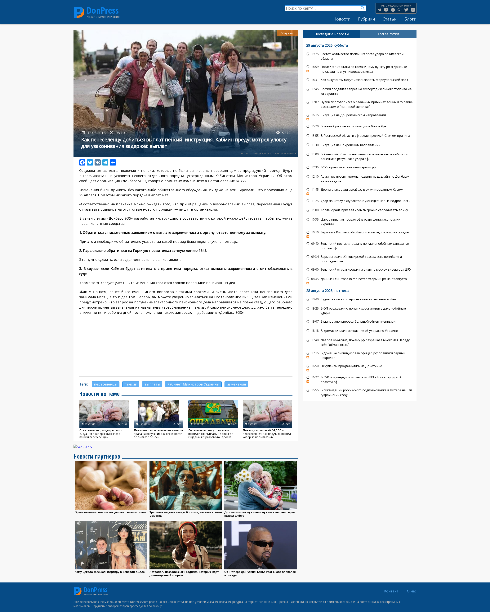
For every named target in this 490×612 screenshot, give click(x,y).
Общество (287, 33)
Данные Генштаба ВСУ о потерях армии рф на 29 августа (359, 280)
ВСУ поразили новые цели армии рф (359, 167)
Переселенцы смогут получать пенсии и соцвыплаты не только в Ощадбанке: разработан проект (213, 419)
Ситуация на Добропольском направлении (359, 116)
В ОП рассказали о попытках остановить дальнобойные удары (359, 310)
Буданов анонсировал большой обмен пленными (359, 321)
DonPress (103, 10)
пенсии (130, 384)
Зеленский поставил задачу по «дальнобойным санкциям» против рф (359, 246)
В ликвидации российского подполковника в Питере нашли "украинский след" (359, 392)
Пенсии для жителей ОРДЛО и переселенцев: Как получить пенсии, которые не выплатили (267, 419)
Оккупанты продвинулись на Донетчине (359, 367)
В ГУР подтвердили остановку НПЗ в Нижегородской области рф (359, 379)
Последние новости (331, 34)
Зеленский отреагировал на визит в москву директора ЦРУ (359, 269)
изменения (236, 384)
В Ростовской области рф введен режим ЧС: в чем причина (359, 136)
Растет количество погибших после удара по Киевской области (359, 56)
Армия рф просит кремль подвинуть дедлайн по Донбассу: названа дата (359, 178)
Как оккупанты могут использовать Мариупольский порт (359, 80)
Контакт (391, 591)
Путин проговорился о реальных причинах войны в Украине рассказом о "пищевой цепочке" (359, 104)
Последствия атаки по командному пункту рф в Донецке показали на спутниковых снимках (359, 69)
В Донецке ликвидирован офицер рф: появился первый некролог (359, 355)
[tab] (331, 34)
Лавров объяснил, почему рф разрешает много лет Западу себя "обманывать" (359, 342)
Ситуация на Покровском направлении (359, 145)
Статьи (390, 19)
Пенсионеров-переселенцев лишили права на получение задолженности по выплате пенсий (158, 419)
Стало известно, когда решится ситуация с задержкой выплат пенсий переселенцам (104, 419)
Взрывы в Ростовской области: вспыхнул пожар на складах (359, 233)
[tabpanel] (359, 219)
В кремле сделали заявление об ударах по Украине (359, 331)
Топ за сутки (388, 34)
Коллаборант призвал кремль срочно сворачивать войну (359, 210)
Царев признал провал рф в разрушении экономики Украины (359, 221)
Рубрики (366, 19)
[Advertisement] (185, 346)
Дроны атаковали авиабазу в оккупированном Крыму (359, 190)
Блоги (410, 19)
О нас (411, 591)
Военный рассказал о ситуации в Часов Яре (359, 126)
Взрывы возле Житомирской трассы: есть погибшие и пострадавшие (359, 259)
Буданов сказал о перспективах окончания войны (359, 299)
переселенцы (105, 384)
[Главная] (79, 12)
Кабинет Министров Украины (193, 384)
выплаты (152, 384)
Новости (341, 19)
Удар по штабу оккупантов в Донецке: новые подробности (359, 201)
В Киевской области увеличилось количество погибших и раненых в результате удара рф (359, 156)
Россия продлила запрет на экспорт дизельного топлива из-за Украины (359, 91)
